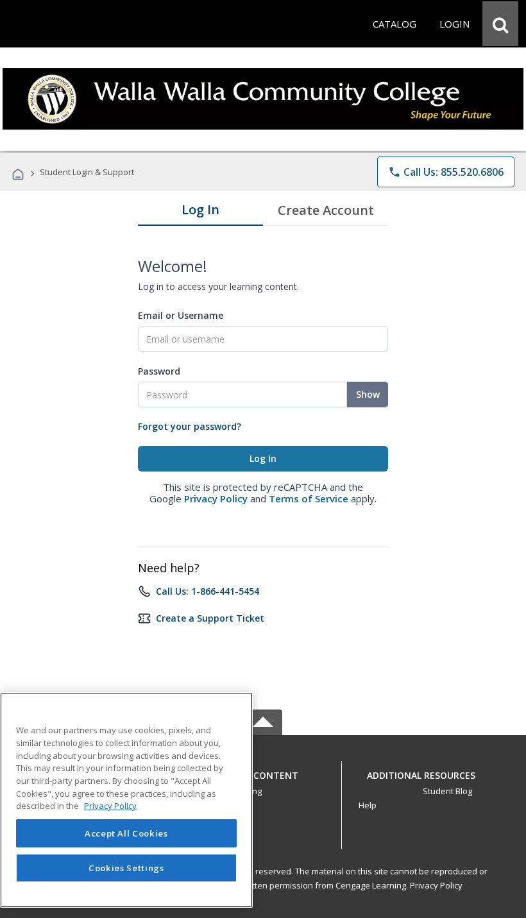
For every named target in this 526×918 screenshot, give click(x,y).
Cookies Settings (126, 868)
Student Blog (447, 791)
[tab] (200, 212)
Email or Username (180, 315)
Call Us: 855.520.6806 (446, 172)
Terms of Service (308, 498)
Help (368, 805)
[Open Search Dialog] (500, 23)
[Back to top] (263, 772)
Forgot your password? (189, 426)
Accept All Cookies (126, 833)
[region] (126, 800)
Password (159, 371)
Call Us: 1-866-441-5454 (207, 591)
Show (368, 394)
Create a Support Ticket (210, 618)
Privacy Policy (216, 498)
